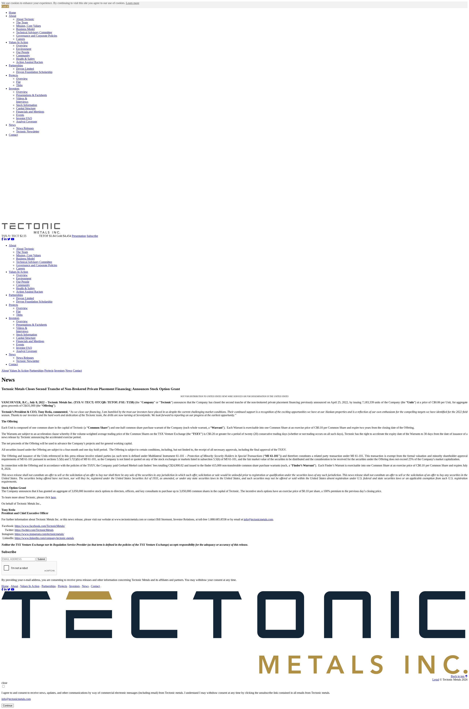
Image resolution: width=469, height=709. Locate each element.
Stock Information (26, 105)
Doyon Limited (25, 68)
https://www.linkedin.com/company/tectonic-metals (44, 538)
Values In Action (18, 42)
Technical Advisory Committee (34, 32)
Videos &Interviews (22, 100)
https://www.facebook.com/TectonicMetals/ (40, 526)
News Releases (25, 128)
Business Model (25, 29)
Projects (13, 75)
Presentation (79, 235)
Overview (22, 45)
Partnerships (16, 65)
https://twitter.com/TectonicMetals (34, 530)
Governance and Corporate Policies (36, 35)
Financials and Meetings (30, 111)
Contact (13, 134)
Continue (7, 705)
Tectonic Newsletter (27, 131)
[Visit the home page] (234, 673)
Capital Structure (26, 108)
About (12, 15)
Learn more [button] (132, 3)
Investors (14, 88)
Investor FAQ (24, 118)
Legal (435, 679)
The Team (22, 22)
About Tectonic (25, 19)
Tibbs (19, 85)
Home (12, 12)
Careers (20, 39)
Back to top (458, 676)
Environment (23, 48)
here (53, 497)
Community (23, 55)
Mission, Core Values (28, 25)
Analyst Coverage (26, 121)
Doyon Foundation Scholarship (34, 72)
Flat (18, 81)
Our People (22, 52)
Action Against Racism (29, 62)
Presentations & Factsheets (31, 95)
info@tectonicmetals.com (258, 519)
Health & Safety (25, 58)
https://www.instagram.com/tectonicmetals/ (39, 534)
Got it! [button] (5, 6)
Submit (41, 559)
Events (20, 115)
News (12, 124)
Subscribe (92, 235)
